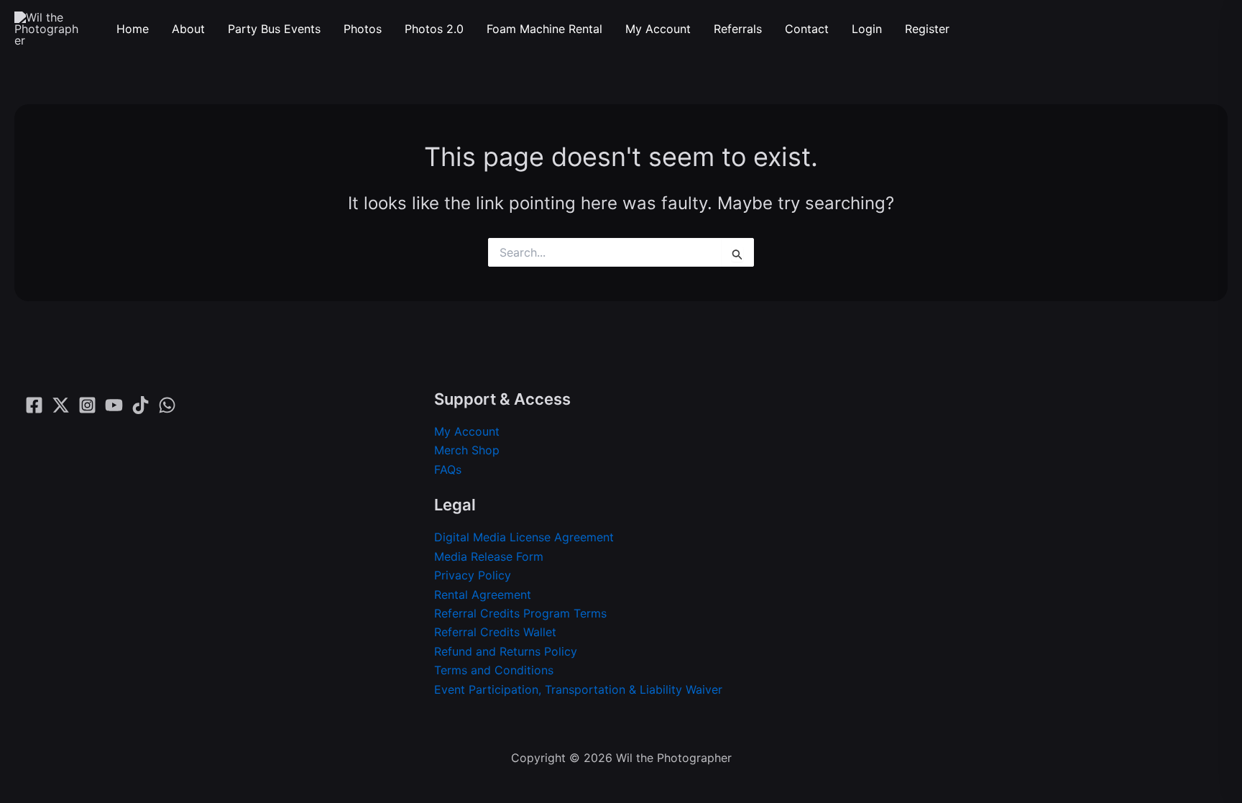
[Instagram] (87, 405)
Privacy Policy (472, 575)
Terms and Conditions (493, 670)
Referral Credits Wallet (495, 632)
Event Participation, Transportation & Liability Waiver (578, 689)
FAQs (447, 469)
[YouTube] (114, 405)
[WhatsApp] (167, 405)
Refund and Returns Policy (505, 651)
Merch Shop (467, 450)
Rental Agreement (482, 594)
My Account (467, 431)
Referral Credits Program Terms (520, 613)
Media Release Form (488, 556)
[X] (61, 405)
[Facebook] (34, 405)
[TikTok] (141, 405)
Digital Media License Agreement (524, 537)
